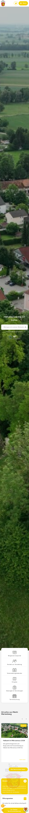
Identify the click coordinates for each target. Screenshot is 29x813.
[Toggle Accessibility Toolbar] (2, 805)
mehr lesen (22, 759)
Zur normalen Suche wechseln (14, 331)
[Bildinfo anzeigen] (26, 736)
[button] (23, 3)
